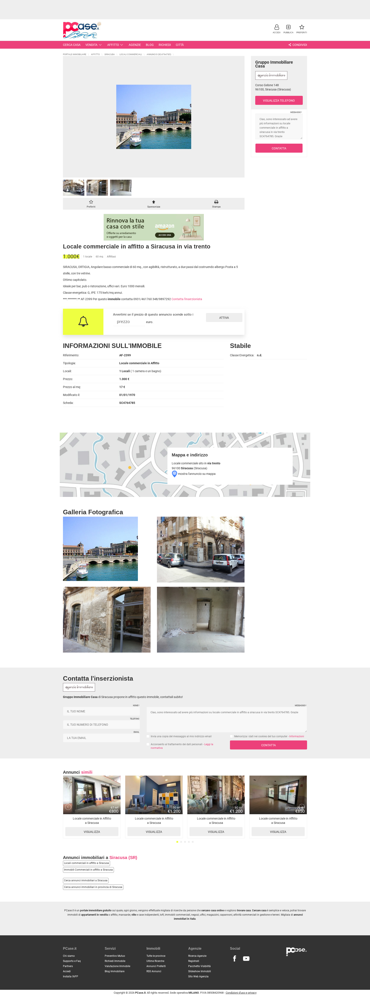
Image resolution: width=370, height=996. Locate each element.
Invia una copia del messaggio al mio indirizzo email (181, 736)
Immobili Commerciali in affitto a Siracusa (88, 869)
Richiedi (165, 45)
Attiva (224, 317)
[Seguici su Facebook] (234, 958)
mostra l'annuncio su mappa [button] (196, 473)
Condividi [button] (299, 45)
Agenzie (135, 45)
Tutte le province (155, 955)
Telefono (134, 719)
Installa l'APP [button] (70, 976)
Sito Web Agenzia (198, 976)
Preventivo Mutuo (115, 955)
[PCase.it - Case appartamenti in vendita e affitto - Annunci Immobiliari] (82, 29)
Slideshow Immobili (199, 971)
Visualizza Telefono (279, 100)
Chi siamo (69, 955)
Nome (136, 705)
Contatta (279, 148)
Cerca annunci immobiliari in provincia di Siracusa (93, 887)
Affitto (113, 45)
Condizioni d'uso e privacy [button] (241, 992)
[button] (276, 29)
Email (136, 732)
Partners (68, 966)
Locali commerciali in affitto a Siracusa (86, 863)
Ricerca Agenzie (197, 955)
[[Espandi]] (154, 117)
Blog (150, 45)
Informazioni (296, 736)
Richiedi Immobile (115, 961)
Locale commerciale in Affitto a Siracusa (92, 825)
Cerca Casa (72, 45)
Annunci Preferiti (156, 966)
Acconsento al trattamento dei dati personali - (182, 746)
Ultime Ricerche (155, 961)
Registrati (193, 961)
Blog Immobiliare (114, 971)
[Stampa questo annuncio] (216, 202)
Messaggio (296, 112)
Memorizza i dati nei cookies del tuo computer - (269, 736)
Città (180, 45)
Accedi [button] (67, 971)
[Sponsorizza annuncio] (154, 202)
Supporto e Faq (72, 961)
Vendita (91, 45)
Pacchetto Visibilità (199, 966)
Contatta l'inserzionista (187, 299)
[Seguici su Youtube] (246, 958)
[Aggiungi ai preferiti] (91, 202)
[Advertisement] (185, 9)
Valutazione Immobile (117, 966)
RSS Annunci (153, 971)
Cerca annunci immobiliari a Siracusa (85, 880)
